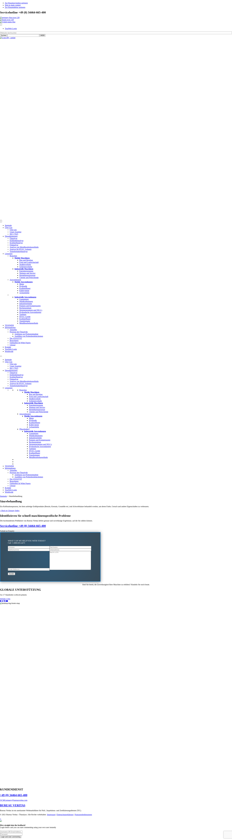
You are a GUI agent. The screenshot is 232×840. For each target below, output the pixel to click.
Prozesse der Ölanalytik (19, 473)
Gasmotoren (33, 433)
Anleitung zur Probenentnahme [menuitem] (26, 334)
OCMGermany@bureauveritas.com (13, 800)
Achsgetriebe (34, 427)
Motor (31, 418)
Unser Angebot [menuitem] (15, 232)
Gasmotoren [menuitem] (24, 299)
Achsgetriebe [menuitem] (24, 293)
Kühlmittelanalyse (16, 375)
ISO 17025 (14, 368)
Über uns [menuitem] (13, 230)
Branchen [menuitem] (13, 256)
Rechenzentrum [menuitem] (25, 308)
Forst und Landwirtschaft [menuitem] (29, 262)
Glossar (12, 486)
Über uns (13, 364)
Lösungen (8, 388)
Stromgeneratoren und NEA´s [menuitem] (30, 310)
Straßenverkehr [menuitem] (25, 264)
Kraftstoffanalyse (16, 377)
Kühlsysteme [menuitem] (24, 291)
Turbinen (32, 449)
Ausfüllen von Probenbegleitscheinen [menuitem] (28, 336)
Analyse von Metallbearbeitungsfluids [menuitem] (24, 247)
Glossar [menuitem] (12, 345)
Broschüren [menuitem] (14, 341)
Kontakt (8, 488)
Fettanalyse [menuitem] (14, 245)
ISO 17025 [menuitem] (14, 234)
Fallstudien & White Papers (20, 483)
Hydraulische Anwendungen (40, 446)
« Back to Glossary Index (9, 511)
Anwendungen (25, 414)
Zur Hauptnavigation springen (16, 3)
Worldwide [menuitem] (9, 351)
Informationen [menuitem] (10, 327)
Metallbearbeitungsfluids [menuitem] (28, 323)
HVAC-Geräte (34, 451)
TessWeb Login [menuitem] (11, 29)
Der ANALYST (16, 479)
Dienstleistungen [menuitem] (11, 236)
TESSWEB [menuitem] (9, 325)
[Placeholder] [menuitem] (15, 295)
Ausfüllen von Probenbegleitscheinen (28, 477)
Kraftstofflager (34, 423)
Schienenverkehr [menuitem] (25, 267)
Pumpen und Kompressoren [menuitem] (30, 306)
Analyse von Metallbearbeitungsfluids (24, 381)
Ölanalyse (13, 373)
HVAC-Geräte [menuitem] (24, 317)
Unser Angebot (15, 366)
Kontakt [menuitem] (8, 347)
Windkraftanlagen (36, 436)
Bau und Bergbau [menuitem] (26, 260)
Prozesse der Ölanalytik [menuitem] (19, 332)
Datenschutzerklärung (65, 815)
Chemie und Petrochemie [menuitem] (29, 277)
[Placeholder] (24, 429)
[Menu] (1, 24)
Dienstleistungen (11, 370)
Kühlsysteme (34, 425)
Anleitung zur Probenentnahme (26, 475)
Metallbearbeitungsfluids (38, 457)
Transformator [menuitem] (24, 321)
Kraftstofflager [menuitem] (24, 288)
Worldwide (9, 492)
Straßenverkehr (35, 399)
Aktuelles (13, 470)
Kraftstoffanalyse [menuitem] (16, 243)
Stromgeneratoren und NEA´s (40, 444)
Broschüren (14, 481)
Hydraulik (33, 420)
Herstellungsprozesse (37, 410)
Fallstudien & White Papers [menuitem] (20, 343)
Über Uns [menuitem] (8, 228)
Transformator (34, 455)
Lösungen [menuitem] (8, 254)
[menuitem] (22, 258)
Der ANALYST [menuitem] (16, 338)
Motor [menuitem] (21, 284)
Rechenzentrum (35, 442)
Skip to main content (13, 5)
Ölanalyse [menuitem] (13, 238)
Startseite (8, 360)
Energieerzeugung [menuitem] (26, 271)
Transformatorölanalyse (19, 386)
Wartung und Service (37, 407)
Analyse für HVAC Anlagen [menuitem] (20, 249)
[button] (7, 531)
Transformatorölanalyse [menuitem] (19, 251)
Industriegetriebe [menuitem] (25, 304)
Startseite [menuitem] (8, 225)
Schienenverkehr (35, 401)
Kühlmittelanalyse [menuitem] (16, 241)
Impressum (51, 815)
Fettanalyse (14, 379)
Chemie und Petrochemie (38, 412)
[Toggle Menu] (1, 356)
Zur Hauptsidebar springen (15, 7)
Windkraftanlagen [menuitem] (26, 301)
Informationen (10, 468)
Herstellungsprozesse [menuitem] (27, 275)
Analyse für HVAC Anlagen (20, 383)
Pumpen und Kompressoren (39, 440)
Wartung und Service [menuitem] (27, 273)
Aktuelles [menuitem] (13, 330)
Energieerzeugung (36, 405)
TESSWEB (9, 466)
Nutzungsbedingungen (83, 815)
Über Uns (8, 362)
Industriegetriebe (35, 438)
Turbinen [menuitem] (22, 314)
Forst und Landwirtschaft (38, 397)
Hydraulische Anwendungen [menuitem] (30, 312)
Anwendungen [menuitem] (15, 280)
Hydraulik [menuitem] (23, 286)
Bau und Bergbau (36, 394)
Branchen (23, 390)
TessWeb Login (11, 490)
